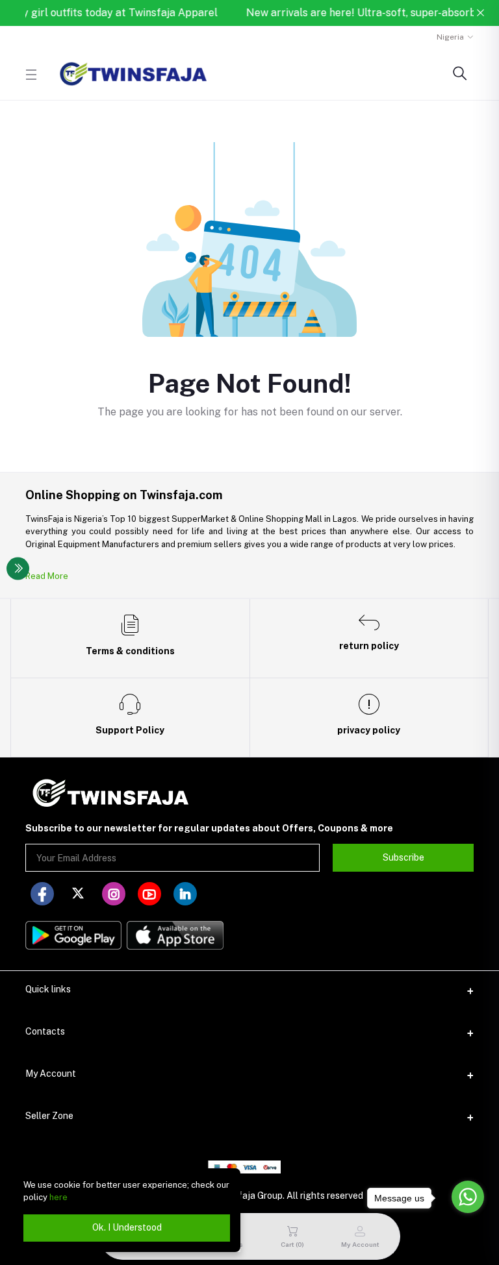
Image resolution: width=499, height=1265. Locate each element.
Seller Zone (49, 1116)
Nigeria (450, 37)
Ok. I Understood (127, 1227)
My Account (50, 1073)
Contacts (45, 1031)
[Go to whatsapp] (468, 1197)
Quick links (48, 989)
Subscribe (403, 857)
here (58, 1197)
